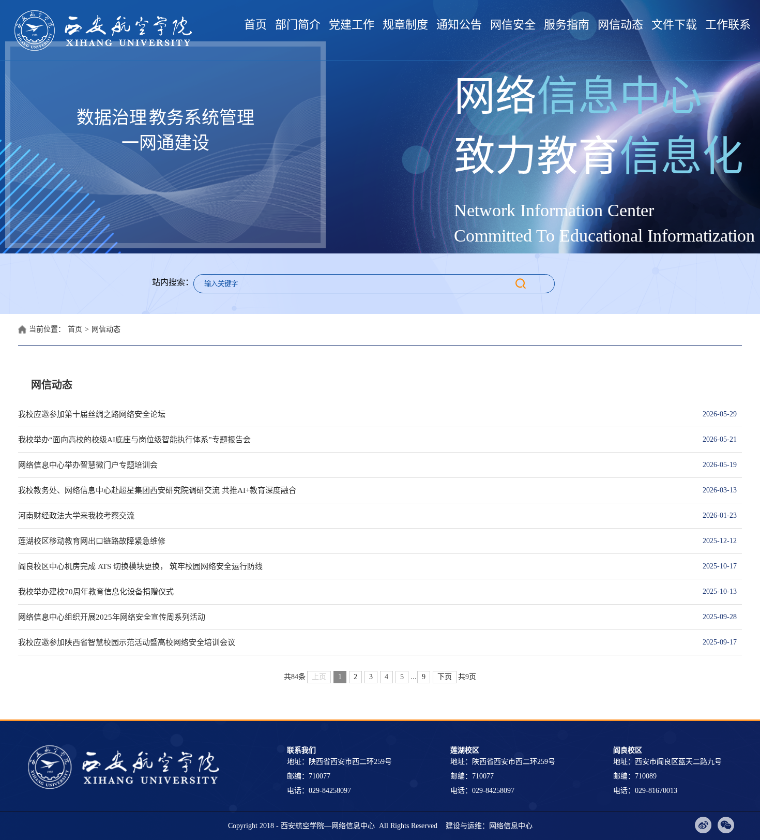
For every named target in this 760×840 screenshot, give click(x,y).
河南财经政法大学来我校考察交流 (354, 516)
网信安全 (513, 24)
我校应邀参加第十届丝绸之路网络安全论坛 (354, 414)
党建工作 (351, 24)
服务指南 (566, 24)
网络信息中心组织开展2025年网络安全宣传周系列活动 (354, 617)
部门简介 (298, 24)
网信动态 (620, 24)
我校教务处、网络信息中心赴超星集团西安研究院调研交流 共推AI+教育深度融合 (354, 490)
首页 (255, 24)
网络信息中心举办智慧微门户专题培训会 (354, 465)
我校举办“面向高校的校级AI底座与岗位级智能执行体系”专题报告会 (354, 440)
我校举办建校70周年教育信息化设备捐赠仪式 (354, 592)
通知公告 (459, 24)
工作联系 (728, 24)
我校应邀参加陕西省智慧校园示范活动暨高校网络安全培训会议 (354, 642)
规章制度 (405, 24)
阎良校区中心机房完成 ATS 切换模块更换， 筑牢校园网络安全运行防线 (354, 566)
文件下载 (674, 24)
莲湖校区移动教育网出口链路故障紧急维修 (354, 541)
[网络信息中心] (106, 30)
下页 (444, 677)
